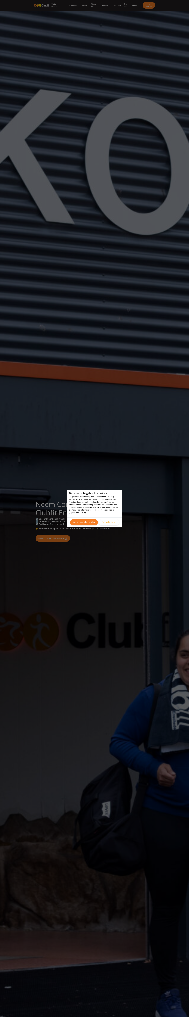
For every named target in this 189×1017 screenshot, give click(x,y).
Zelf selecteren (109, 522)
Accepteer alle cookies (84, 522)
